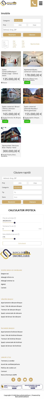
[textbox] (23, 20)
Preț (4, 25)
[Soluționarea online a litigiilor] (32, 389)
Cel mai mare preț (14, 44)
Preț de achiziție (8, 218)
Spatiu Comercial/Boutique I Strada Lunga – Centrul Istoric (10, 72)
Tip (3, 192)
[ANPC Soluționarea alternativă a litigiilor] (11, 389)
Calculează (22, 243)
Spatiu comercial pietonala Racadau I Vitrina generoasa (31, 108)
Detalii (11, 57)
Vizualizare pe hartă (33, 55)
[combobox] (27, 20)
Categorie (6, 21)
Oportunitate (34, 44)
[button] (5, 273)
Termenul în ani (8, 226)
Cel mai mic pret (23, 44)
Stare (4, 197)
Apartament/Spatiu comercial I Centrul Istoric (33, 71)
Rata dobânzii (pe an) (10, 234)
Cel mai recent (5, 44)
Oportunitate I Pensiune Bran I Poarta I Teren (10, 147)
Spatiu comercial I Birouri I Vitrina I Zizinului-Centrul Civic (11, 108)
